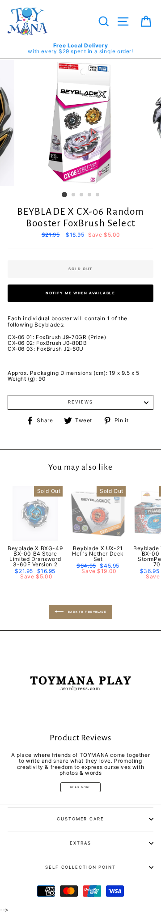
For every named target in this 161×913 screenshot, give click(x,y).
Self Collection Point (80, 867)
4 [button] (90, 195)
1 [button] (64, 194)
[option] (80, 48)
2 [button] (74, 195)
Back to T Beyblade (86, 611)
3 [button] (82, 195)
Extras (80, 843)
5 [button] (98, 195)
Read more (80, 787)
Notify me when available (80, 293)
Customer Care (80, 818)
